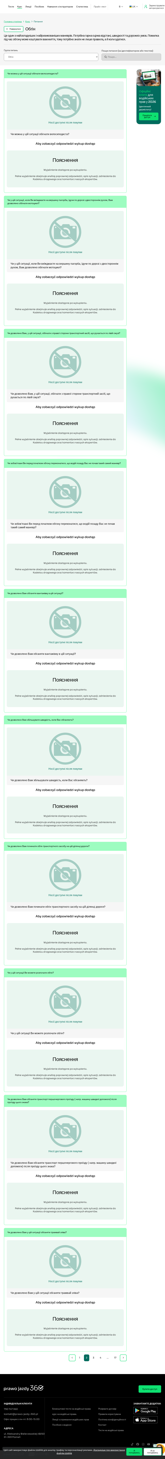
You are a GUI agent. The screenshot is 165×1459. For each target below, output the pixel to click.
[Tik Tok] (132, 1444)
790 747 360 (11, 1409)
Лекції (28, 6)
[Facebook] (137, 1444)
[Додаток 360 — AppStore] (147, 1420)
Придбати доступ (147, 116)
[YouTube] (148, 1444)
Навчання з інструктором (60, 6)
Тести (11, 6)
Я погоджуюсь (134, 1452)
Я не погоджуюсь (152, 1452)
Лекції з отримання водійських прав (70, 1419)
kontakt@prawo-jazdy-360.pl (21, 1414)
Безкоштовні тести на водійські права (71, 1408)
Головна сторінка (13, 21)
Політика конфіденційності (112, 1419)
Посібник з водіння (62, 1424)
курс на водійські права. (64, 1414)
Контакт (102, 1424)
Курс (19, 6)
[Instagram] (143, 1444)
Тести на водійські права (111, 1430)
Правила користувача (109, 1414)
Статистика (82, 6)
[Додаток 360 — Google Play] (147, 1411)
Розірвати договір (107, 1408)
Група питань (11, 50)
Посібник (39, 6)
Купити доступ (149, 1389)
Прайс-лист (100, 6)
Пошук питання (127, 51)
